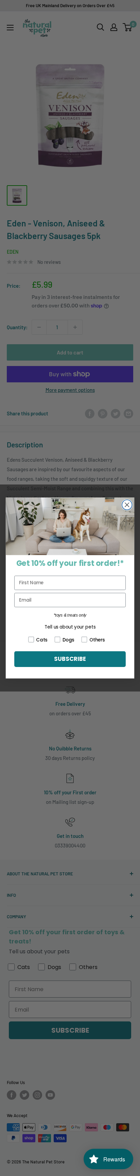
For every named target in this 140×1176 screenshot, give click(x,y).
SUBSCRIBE (70, 659)
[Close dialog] (127, 505)
